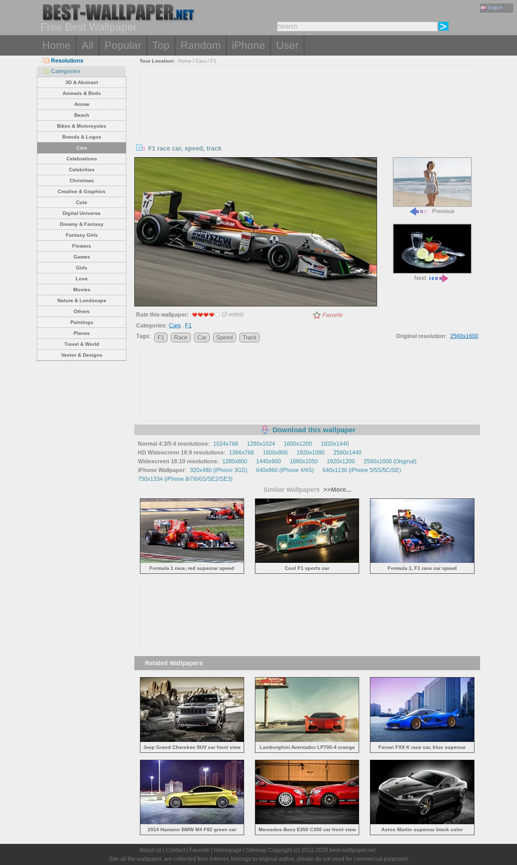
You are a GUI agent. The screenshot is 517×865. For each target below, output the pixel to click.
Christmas (82, 180)
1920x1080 (310, 453)
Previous (443, 211)
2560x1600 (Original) (390, 461)
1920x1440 (335, 444)
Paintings (81, 322)
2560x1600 (464, 336)
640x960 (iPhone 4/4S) (285, 470)
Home (56, 45)
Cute (81, 202)
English (495, 7)
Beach (81, 115)
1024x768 (225, 444)
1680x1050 (304, 461)
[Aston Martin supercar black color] (422, 823)
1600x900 (275, 453)
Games (82, 257)
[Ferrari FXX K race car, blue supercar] (422, 740)
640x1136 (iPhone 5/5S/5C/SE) (362, 470)
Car (201, 338)
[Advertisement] (307, 119)
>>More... (336, 489)
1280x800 (234, 461)
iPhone (248, 45)
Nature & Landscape (81, 300)
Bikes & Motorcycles (81, 126)
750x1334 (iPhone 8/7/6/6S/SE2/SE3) (185, 479)
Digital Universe (82, 213)
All (88, 45)
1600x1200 (298, 444)
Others (82, 311)
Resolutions (67, 61)
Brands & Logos (81, 137)
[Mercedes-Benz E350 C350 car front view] (307, 823)
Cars (81, 148)
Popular (122, 45)
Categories (65, 71)
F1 (213, 61)
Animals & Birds (82, 93)
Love (82, 278)
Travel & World (81, 344)
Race (180, 338)
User (287, 45)
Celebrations (81, 158)
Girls (81, 268)
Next (420, 278)
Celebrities (82, 169)
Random (200, 45)
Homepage (228, 850)
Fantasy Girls (82, 235)
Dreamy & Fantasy (81, 224)
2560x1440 (347, 453)
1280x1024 (261, 444)
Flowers (81, 246)
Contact (175, 850)
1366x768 (241, 453)
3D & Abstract (81, 82)
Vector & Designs (81, 355)
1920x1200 (341, 461)
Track (249, 338)
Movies (81, 289)
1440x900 (268, 461)
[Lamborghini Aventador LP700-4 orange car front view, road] (307, 740)
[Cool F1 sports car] (307, 562)
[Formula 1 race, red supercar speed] (192, 562)
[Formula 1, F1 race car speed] (422, 562)
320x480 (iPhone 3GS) (218, 470)
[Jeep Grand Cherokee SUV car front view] (192, 740)
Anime (81, 104)
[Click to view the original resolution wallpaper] (256, 233)
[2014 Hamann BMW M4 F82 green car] (192, 823)
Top (161, 45)
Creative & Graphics (82, 191)
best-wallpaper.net (352, 850)
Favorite (333, 315)
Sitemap (256, 850)
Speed (224, 338)
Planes (82, 333)
